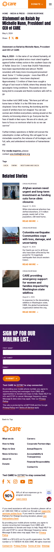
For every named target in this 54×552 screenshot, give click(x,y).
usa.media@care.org (20, 154)
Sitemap (46, 546)
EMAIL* (5, 367)
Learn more (21, 499)
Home (5, 13)
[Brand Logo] (9, 4)
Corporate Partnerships (39, 444)
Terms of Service (26, 408)
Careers (31, 438)
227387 (20, 385)
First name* (8, 348)
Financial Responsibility (38, 462)
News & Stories (10, 454)
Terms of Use (34, 546)
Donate (6, 464)
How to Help (8, 444)
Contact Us (32, 467)
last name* (8, 358)
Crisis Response (35, 13)
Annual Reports (34, 449)
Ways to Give (8, 449)
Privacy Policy (9, 408)
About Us (6, 459)
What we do (8, 438)
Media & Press (17, 13)
